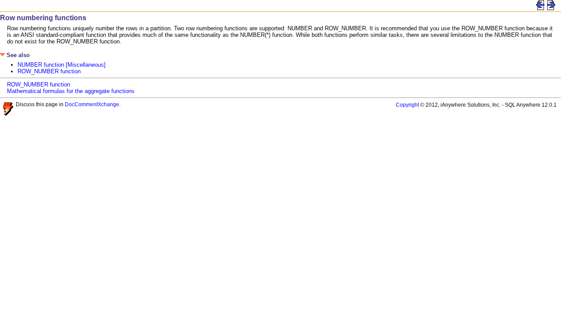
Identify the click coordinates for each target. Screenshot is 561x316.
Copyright (407, 105)
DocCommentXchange (92, 104)
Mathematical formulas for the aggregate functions (71, 91)
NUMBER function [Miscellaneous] (62, 64)
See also (17, 55)
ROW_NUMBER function (49, 71)
